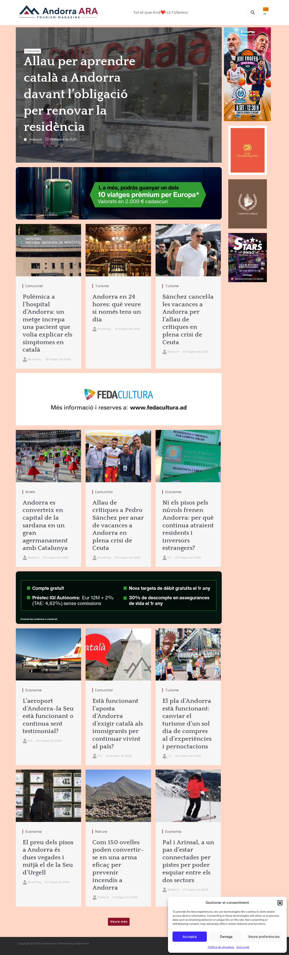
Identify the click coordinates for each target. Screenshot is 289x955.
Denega (226, 936)
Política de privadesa (221, 947)
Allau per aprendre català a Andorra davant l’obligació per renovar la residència (79, 94)
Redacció (35, 139)
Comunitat (32, 51)
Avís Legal (242, 947)
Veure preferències (264, 936)
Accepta (190, 936)
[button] (280, 902)
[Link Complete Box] (48, 296)
